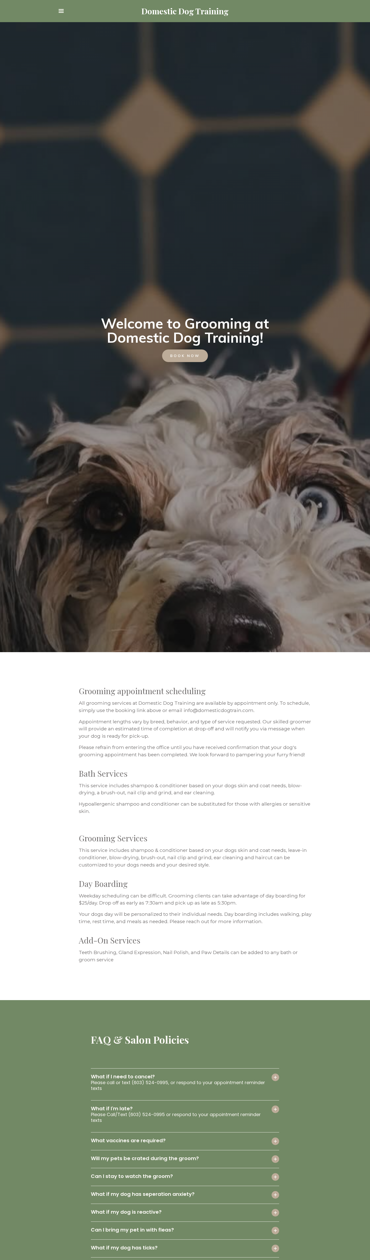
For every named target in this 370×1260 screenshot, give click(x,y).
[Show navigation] (62, 11)
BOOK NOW (185, 355)
